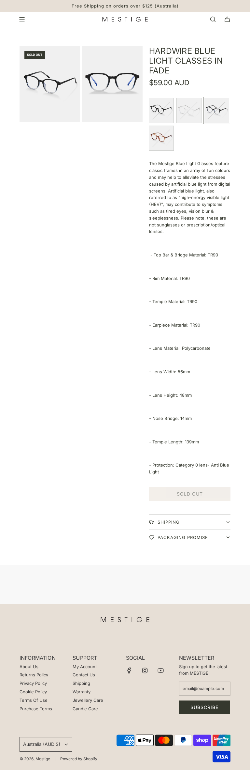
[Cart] (227, 19)
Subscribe (204, 707)
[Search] (213, 19)
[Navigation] (22, 19)
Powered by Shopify (78, 758)
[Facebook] (129, 670)
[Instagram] (145, 670)
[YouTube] (160, 670)
